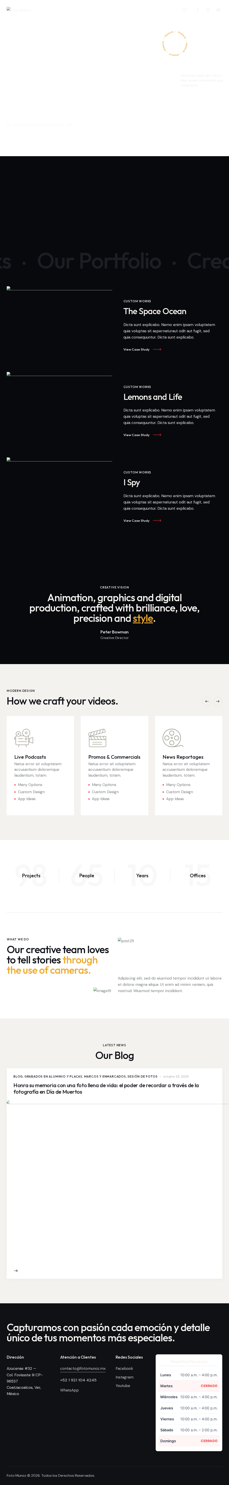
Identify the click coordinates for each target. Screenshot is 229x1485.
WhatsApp (69, 1390)
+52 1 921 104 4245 (78, 1380)
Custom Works (137, 301)
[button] (184, 9)
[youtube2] (218, 10)
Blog (18, 1076)
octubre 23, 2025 (176, 1076)
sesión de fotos (142, 1076)
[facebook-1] (197, 10)
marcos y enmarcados (105, 1076)
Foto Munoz (16, 1475)
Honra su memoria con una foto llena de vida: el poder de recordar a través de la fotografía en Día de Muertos (106, 1088)
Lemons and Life (152, 396)
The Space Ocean (155, 311)
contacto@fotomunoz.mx (83, 1368)
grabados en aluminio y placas (53, 1076)
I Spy (131, 482)
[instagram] (207, 10)
